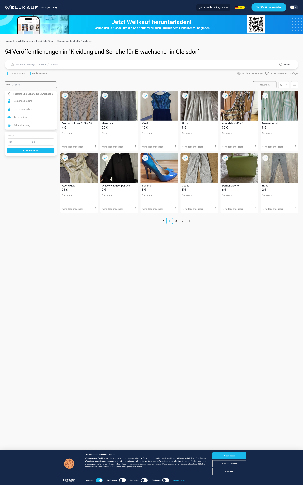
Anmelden (208, 7)
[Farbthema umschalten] (294, 7)
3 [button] (182, 220)
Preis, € (11, 136)
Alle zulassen (229, 456)
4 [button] (189, 220)
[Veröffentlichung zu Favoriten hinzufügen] (65, 96)
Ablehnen (229, 471)
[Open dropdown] (95, 147)
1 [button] (169, 220)
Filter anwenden (30, 150)
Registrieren (222, 7)
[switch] (122, 480)
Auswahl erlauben (229, 464)
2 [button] (176, 220)
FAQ (55, 7)
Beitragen (46, 7)
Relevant (263, 85)
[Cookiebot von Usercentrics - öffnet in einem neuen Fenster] (69, 480)
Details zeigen (179, 480)
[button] (164, 221)
